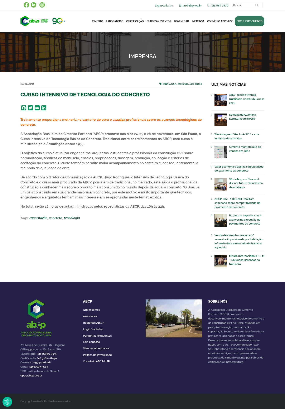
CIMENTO (97, 21)
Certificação (135, 21)
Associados (90, 316)
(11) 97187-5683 (38, 366)
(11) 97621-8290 (47, 358)
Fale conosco (91, 341)
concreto (55, 218)
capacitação (38, 218)
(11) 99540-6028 (40, 362)
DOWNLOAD (181, 21)
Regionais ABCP (93, 322)
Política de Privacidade (97, 354)
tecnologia (72, 218)
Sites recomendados (96, 348)
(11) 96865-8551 (47, 353)
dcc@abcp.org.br (192, 5)
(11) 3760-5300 (219, 5)
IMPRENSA (170, 84)
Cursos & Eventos (159, 21)
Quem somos (91, 309)
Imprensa (198, 21)
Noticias (183, 84)
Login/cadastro (164, 5)
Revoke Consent (7, 401)
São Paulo (195, 84)
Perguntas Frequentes (97, 335)
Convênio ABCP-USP (220, 21)
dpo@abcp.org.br (31, 375)
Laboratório (114, 21)
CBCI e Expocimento (249, 21)
